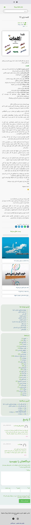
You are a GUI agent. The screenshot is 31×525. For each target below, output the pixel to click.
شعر (25, 364)
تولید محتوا (23, 348)
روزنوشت (24, 358)
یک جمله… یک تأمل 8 (23, 291)
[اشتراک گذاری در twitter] (22, 227)
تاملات (24, 345)
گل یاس (24, 314)
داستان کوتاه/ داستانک (20, 356)
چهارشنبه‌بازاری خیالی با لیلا (19, 310)
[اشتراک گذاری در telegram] (19, 227)
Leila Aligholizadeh (20, 412)
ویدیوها (24, 395)
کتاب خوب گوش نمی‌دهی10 (22, 288)
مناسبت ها (23, 378)
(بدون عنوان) (23, 316)
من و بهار (24, 324)
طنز (25, 366)
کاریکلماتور (23, 368)
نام (28, 488)
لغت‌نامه (24, 374)
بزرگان (24, 341)
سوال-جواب (23, 362)
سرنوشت (20, 408)
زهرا (25, 408)
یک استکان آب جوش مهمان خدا (21, 261)
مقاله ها (24, 376)
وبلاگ (19, 25)
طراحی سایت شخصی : (20, 523)
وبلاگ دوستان (22, 391)
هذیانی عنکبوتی (22, 318)
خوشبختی (23, 330)
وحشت (24, 393)
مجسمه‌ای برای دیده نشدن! (19, 322)
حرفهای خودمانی (22, 350)
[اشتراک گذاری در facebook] (28, 227)
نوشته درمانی (23, 383)
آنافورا (24, 339)
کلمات (22, 25)
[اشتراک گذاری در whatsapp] (25, 227)
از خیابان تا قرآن (22, 312)
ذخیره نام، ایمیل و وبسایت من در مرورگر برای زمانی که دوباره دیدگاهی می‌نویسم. (16, 496)
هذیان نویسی (22, 387)
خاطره (24, 352)
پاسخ (27, 436)
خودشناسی (23, 354)
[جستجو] (4, 11)
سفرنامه (24, 360)
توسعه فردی (23, 347)
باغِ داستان (23, 326)
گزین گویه (23, 372)
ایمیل (18, 488)
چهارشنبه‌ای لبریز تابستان (19, 328)
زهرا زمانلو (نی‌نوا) (18, 7)
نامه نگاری (23, 379)
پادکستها (24, 343)
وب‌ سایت (7, 488)
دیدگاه (28, 470)
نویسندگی (23, 385)
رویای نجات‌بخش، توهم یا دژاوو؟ (21, 295)
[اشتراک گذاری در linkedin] (16, 227)
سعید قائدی (13, 523)
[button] (4, 7)
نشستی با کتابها (22, 381)
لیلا (25, 410)
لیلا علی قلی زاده (22, 404)
